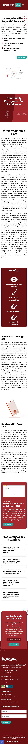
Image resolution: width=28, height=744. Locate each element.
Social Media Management (8, 697)
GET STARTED (18, 5)
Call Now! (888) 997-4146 (10, 670)
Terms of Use (5, 737)
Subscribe (6, 722)
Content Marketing (6, 694)
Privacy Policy (23, 736)
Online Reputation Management (9, 702)
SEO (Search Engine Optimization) (10, 679)
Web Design (4, 682)
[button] (2, 742)
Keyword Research (6, 699)
